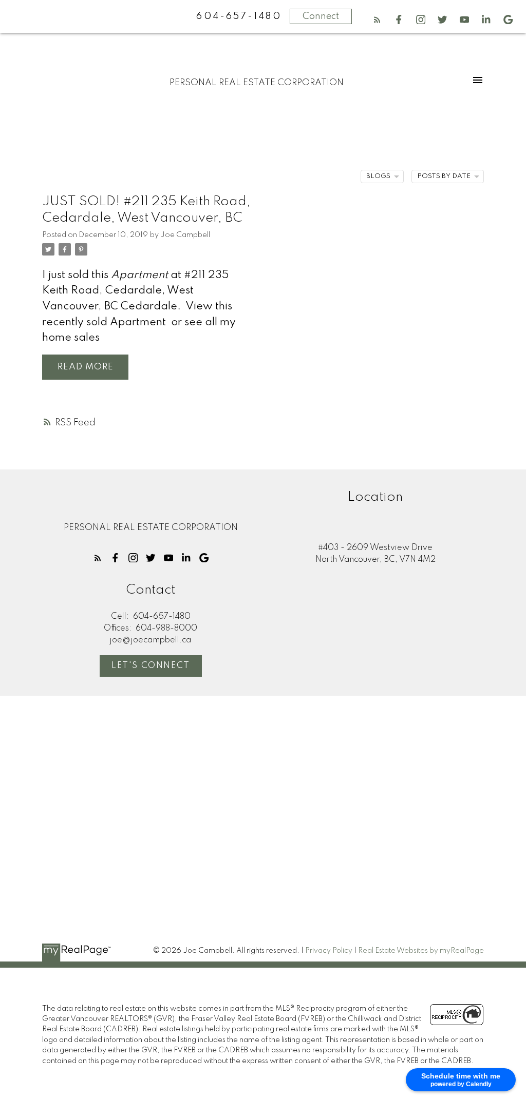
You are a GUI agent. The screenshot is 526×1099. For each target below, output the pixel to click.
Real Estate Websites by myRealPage (421, 950)
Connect (321, 16)
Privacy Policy (328, 950)
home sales (71, 337)
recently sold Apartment (104, 322)
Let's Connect (150, 665)
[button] (377, 20)
